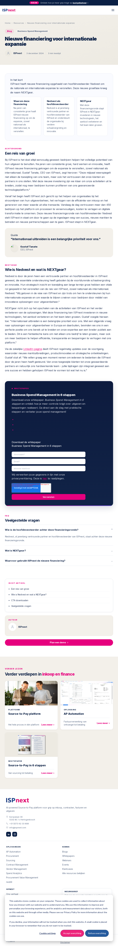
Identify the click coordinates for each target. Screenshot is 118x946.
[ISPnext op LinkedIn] (8, 834)
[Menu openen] (113, 10)
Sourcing (10, 860)
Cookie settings (47, 933)
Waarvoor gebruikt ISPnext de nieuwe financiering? (59, 560)
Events (65, 865)
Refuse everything (97, 933)
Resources (19, 23)
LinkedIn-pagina (32, 348)
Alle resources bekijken (73, 873)
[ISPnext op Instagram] (14, 834)
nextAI (9, 882)
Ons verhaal (12, 894)
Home (7, 23)
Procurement (12, 856)
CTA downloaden (19, 600)
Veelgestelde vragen (21, 606)
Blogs (65, 851)
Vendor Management (16, 869)
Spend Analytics (14, 873)
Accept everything (72, 933)
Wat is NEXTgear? (59, 550)
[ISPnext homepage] (17, 800)
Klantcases (67, 869)
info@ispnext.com (17, 827)
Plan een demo (59, 642)
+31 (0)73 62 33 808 (19, 823)
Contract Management (17, 865)
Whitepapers (68, 856)
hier (45, 478)
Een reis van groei (20, 589)
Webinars (66, 860)
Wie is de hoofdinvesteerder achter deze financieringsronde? (59, 529)
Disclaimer (65, 942)
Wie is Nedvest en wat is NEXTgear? (29, 594)
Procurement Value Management (22, 877)
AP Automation (13, 851)
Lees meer (47, 724)
